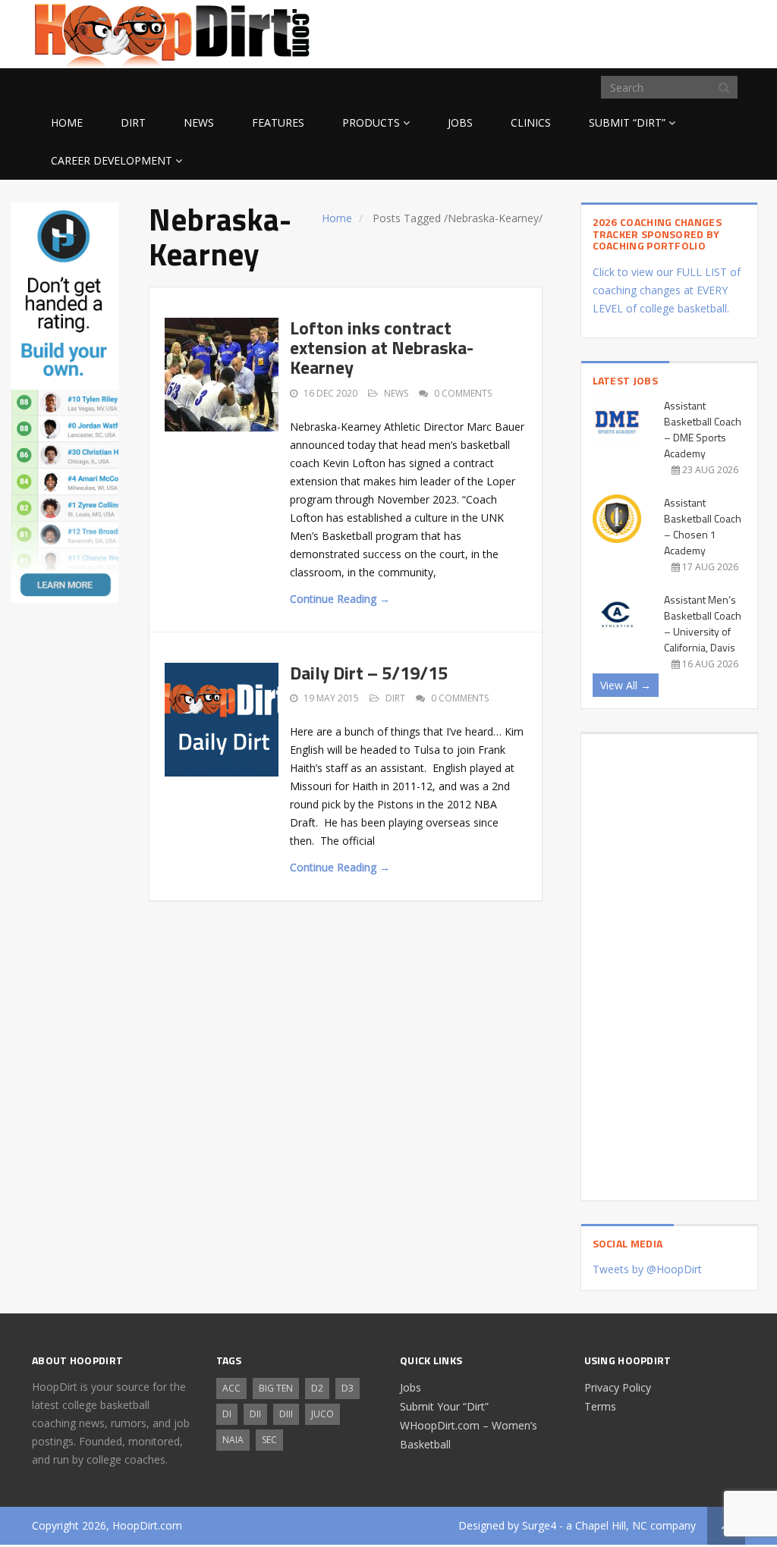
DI (226, 1413)
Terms (600, 1406)
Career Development (111, 160)
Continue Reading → (340, 599)
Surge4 (539, 1525)
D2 (317, 1388)
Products (371, 122)
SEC (269, 1439)
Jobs (460, 122)
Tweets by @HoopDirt (647, 1269)
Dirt (133, 122)
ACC (231, 1388)
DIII (286, 1413)
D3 (347, 1388)
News (199, 122)
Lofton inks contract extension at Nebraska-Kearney (381, 347)
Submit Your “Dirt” (444, 1406)
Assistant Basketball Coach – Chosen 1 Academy (702, 526)
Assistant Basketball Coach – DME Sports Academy (702, 429)
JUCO (322, 1413)
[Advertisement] (623, 32)
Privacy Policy (617, 1387)
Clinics (531, 122)
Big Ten (276, 1388)
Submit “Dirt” (627, 122)
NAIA (233, 1439)
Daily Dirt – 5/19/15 (369, 672)
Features (278, 122)
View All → (625, 685)
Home (67, 122)
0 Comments (463, 393)
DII (255, 1413)
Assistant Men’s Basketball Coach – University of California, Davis (702, 623)
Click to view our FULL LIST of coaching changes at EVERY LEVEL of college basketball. (667, 290)
